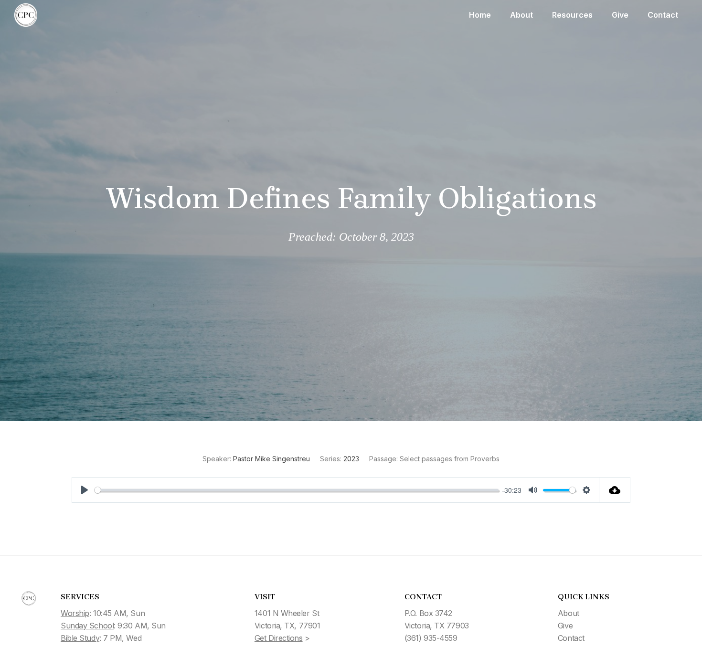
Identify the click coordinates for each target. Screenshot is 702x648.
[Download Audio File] (614, 490)
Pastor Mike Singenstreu (271, 459)
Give (620, 15)
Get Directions (279, 638)
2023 (351, 459)
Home (480, 15)
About (521, 15)
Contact (663, 15)
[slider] (297, 490)
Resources (572, 15)
